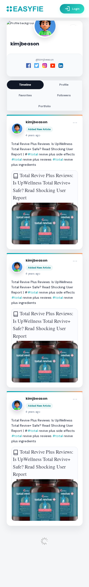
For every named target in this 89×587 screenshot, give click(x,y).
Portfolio (44, 106)
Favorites (25, 95)
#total (33, 154)
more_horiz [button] (75, 123)
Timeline (25, 85)
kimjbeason (36, 122)
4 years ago (33, 135)
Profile (64, 85)
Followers (64, 95)
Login (72, 8)
